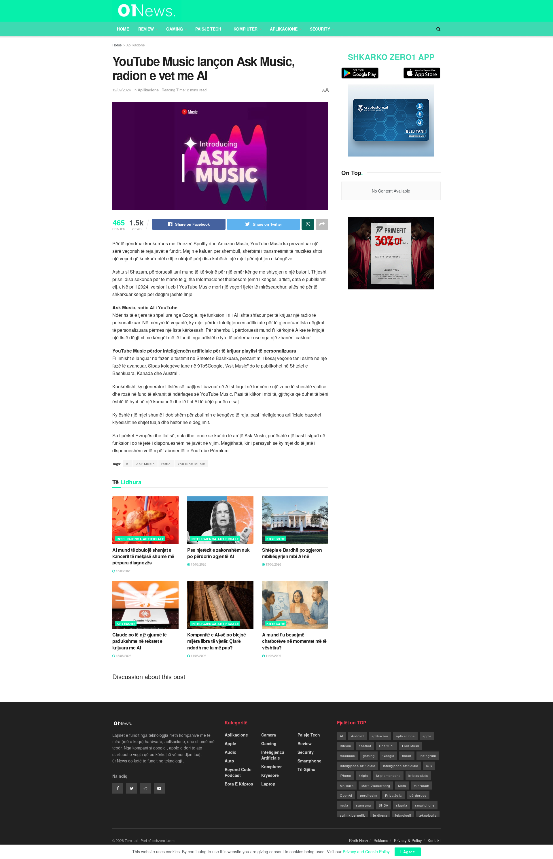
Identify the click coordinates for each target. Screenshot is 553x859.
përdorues (418, 795)
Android (357, 736)
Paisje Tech (208, 29)
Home (123, 29)
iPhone (345, 775)
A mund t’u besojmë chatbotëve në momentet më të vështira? (294, 641)
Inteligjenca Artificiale (140, 539)
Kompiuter (245, 29)
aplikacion (380, 736)
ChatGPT (386, 745)
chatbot (365, 745)
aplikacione (405, 736)
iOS (429, 765)
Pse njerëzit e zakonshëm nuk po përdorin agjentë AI (218, 553)
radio (166, 463)
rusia (344, 805)
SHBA (383, 805)
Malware (347, 785)
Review (146, 29)
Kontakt (434, 840)
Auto (229, 761)
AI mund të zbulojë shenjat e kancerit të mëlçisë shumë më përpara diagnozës (143, 556)
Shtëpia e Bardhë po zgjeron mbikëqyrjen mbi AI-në (292, 553)
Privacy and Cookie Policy (366, 851)
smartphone (425, 805)
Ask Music (145, 463)
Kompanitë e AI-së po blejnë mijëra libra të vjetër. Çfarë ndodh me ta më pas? (216, 641)
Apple (230, 743)
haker (407, 755)
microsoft (421, 785)
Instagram (427, 755)
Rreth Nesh (358, 840)
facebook (347, 755)
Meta (402, 785)
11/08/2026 (273, 655)
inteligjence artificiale (400, 765)
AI (128, 463)
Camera (268, 735)
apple (427, 736)
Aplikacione (284, 29)
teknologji (403, 815)
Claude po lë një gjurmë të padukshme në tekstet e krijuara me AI (139, 641)
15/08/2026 (123, 570)
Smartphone (309, 761)
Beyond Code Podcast (238, 772)
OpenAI (346, 795)
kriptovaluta (418, 775)
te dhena (380, 815)
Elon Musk (410, 745)
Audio (230, 752)
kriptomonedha (388, 775)
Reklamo (381, 840)
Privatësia (393, 795)
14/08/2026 (198, 655)
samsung (363, 805)
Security (320, 29)
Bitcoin (345, 745)
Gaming (174, 29)
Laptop (268, 784)
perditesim (368, 795)
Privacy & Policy (408, 840)
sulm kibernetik (352, 815)
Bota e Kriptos (239, 784)
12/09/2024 (121, 90)
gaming (369, 755)
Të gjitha (306, 769)
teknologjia (428, 815)
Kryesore (275, 539)
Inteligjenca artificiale (357, 765)
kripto (363, 775)
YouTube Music (191, 463)
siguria (401, 805)
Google (388, 755)
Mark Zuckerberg (375, 785)
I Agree (407, 851)
